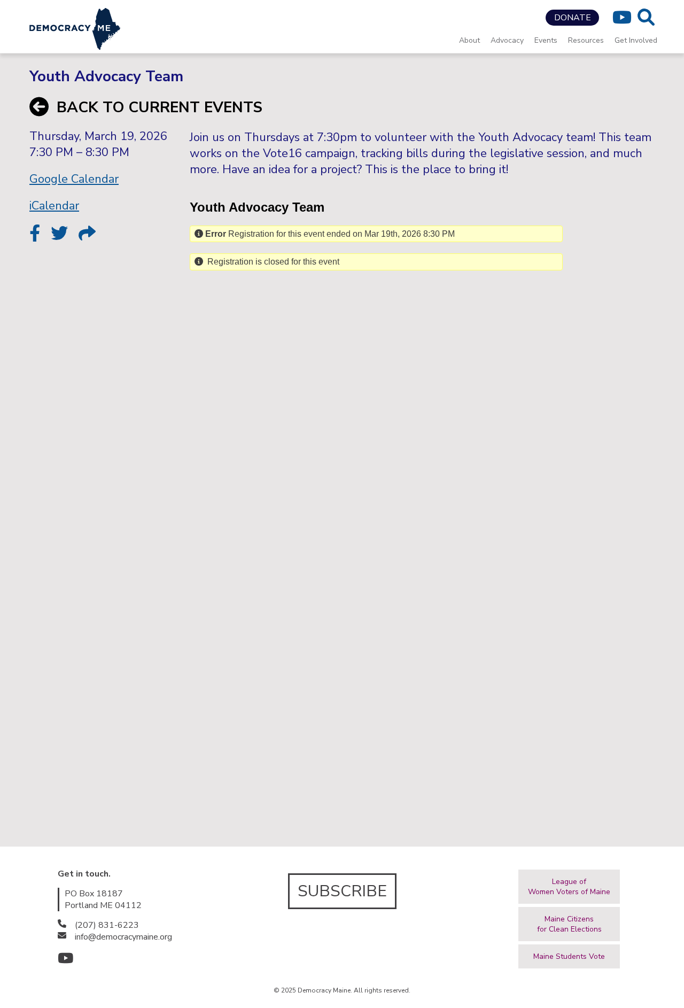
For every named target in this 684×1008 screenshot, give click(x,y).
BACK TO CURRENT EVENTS (159, 107)
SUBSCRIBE (342, 891)
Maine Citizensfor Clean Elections (569, 924)
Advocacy (507, 40)
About (469, 40)
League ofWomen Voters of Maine (569, 887)
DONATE (572, 18)
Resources (586, 40)
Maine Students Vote (569, 956)
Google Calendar (74, 179)
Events (545, 40)
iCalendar (54, 206)
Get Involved (636, 40)
